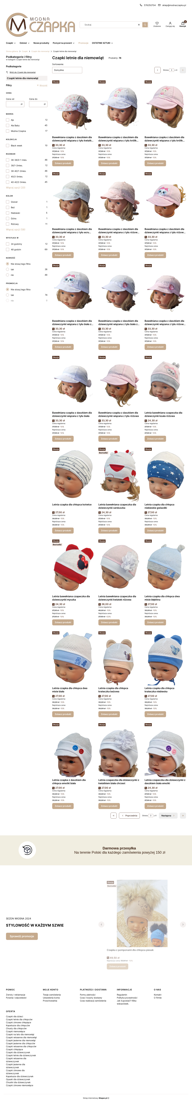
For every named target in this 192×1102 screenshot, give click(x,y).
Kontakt (157, 994)
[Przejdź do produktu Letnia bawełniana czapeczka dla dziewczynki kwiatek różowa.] (119, 565)
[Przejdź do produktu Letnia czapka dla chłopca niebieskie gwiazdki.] (165, 474)
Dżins (13, 218)
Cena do (33, 99)
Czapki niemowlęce (15, 1031)
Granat (14, 202)
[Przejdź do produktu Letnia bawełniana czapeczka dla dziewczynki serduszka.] (119, 474)
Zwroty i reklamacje (15, 994)
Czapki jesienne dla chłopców (20, 1043)
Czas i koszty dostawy (91, 997)
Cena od (10, 99)
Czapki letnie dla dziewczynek (21, 1055)
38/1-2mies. (17, 165)
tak (12, 269)
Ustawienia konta (51, 997)
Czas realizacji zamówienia (93, 1000)
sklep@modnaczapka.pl (174, 5)
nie (12, 275)
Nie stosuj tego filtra (20, 264)
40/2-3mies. (17, 176)
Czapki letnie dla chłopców (19, 1019)
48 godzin (16, 249)
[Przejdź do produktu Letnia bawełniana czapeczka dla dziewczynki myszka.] (73, 565)
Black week (16, 145)
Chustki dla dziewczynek (18, 1082)
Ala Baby (15, 125)
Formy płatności (87, 994)
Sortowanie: (58, 64)
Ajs (12, 120)
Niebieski (15, 213)
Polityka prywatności (127, 997)
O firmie (158, 997)
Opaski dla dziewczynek (18, 1079)
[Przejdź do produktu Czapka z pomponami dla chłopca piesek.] (142, 913)
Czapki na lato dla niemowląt (20, 1034)
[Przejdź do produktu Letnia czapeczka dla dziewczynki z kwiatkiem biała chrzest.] (119, 749)
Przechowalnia (50, 1000)
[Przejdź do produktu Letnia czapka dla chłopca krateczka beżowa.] (119, 657)
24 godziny (16, 244)
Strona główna (12, 51)
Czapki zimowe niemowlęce (19, 1085)
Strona (166, 70)
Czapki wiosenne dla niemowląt (21, 1037)
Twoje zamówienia (52, 994)
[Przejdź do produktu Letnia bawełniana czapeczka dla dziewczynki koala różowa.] (165, 382)
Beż (13, 207)
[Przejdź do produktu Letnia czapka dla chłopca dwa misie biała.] (73, 657)
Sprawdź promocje (22, 936)
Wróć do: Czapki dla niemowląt (23, 72)
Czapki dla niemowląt (40, 51)
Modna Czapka (18, 131)
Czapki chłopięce (14, 1049)
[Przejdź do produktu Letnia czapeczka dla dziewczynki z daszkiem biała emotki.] (165, 749)
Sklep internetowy (95, 1098)
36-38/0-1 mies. (19, 160)
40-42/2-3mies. (18, 182)
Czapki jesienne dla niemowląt (21, 1040)
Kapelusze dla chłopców (18, 1025)
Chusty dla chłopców (16, 1028)
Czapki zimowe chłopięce (18, 1022)
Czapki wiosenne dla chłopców (21, 1046)
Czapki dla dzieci (14, 1016)
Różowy (15, 224)
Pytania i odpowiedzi (16, 997)
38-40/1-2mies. (18, 171)
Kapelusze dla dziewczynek (19, 1076)
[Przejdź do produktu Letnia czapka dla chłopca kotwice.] (73, 474)
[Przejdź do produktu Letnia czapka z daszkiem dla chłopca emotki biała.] (73, 749)
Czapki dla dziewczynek (18, 1052)
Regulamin (122, 994)
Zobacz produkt (63, 163)
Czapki (25, 51)
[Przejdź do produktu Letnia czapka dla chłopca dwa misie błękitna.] (165, 565)
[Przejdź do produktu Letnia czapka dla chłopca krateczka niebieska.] (165, 657)
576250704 (150, 5)
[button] (145, 24)
